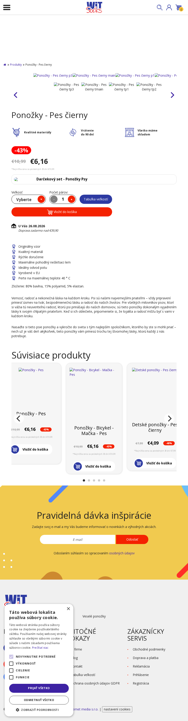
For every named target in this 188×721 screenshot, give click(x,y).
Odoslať (132, 539)
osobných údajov (122, 553)
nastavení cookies (117, 709)
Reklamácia (141, 666)
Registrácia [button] (141, 683)
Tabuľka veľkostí (96, 199)
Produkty (16, 65)
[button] (169, 7)
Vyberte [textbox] (23, 199)
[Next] (169, 418)
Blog (74, 658)
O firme (76, 649)
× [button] (68, 609)
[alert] (39, 660)
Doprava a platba (145, 658)
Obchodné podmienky (149, 649)
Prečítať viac (40, 648)
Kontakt (77, 666)
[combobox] (28, 199)
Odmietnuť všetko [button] (39, 700)
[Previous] (19, 418)
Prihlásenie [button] (141, 675)
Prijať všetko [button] (39, 688)
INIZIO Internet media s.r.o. (78, 709)
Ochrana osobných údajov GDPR (95, 683)
